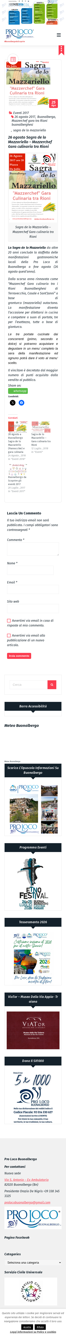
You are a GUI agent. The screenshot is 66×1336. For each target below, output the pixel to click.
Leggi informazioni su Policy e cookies (33, 1332)
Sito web (13, 601)
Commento (15, 540)
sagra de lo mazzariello (29, 130)
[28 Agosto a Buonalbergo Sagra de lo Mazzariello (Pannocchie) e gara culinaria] (18, 427)
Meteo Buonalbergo (12, 761)
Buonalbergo (46, 117)
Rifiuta (40, 1327)
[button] (33, 188)
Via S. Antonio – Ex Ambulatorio (26, 1180)
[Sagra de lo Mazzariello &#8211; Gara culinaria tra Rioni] (41, 427)
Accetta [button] (27, 1327)
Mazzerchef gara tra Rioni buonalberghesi (29, 123)
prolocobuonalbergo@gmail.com (27, 1202)
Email (12, 582)
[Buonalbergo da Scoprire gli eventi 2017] (18, 469)
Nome (12, 563)
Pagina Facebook (17, 1238)
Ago (53, 103)
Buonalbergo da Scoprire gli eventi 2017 (17, 481)
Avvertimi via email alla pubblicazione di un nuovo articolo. (26, 640)
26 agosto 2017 (25, 117)
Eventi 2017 (21, 113)
